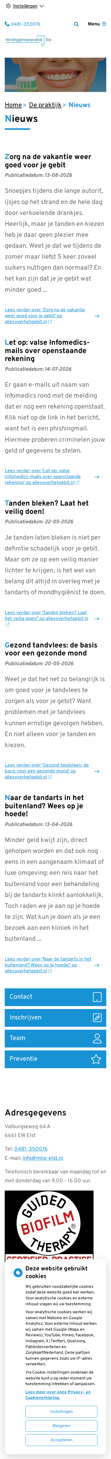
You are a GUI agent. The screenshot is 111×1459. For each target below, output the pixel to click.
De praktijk (45, 105)
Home (13, 105)
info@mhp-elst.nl (42, 1158)
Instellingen (61, 1411)
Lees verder (45, 316)
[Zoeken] (76, 24)
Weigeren (61, 1426)
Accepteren (62, 1440)
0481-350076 (31, 1149)
